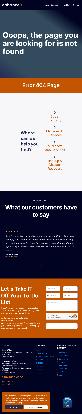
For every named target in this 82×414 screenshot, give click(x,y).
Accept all (14, 407)
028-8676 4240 (12, 377)
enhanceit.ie (7, 384)
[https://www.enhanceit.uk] (12, 5)
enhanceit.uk (7, 381)
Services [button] (55, 5)
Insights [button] (66, 5)
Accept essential (35, 407)
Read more (9, 250)
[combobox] (48, 295)
